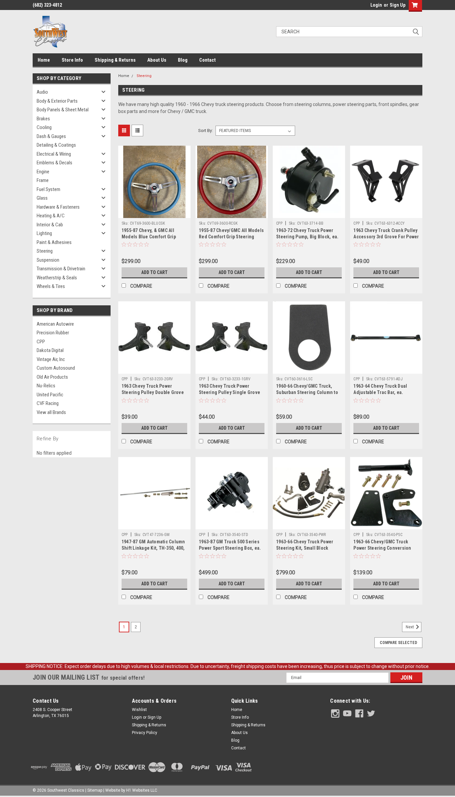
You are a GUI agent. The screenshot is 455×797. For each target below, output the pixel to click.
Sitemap (94, 790)
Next (410, 627)
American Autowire (55, 324)
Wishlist (139, 709)
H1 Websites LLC (141, 790)
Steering (45, 251)
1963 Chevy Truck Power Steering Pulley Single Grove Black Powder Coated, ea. (229, 392)
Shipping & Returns (115, 60)
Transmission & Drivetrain (61, 269)
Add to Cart (154, 272)
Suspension (48, 260)
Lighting (44, 233)
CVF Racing (48, 403)
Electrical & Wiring (54, 154)
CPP (41, 342)
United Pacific (50, 395)
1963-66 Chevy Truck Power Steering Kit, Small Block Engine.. (304, 548)
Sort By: (205, 130)
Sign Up (397, 5)
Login (376, 5)
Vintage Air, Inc (51, 359)
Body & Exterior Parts (57, 101)
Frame (43, 180)
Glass (42, 198)
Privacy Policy (144, 732)
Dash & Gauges (51, 136)
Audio (42, 92)
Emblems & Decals (54, 163)
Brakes (43, 119)
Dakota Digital (50, 350)
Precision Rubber (53, 333)
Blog (183, 60)
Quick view (154, 213)
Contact (207, 60)
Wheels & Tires (51, 286)
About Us (156, 60)
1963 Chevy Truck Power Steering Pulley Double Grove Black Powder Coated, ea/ (153, 392)
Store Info (72, 60)
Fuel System (48, 189)
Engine (43, 172)
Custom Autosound (56, 368)
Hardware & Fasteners (58, 207)
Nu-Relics (46, 386)
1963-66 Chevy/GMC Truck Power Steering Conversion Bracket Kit (382, 548)
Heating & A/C (51, 216)
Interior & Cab (50, 225)
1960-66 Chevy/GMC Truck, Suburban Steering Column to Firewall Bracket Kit (307, 392)
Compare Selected (398, 642)
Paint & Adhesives (54, 242)
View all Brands (51, 412)
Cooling (44, 127)
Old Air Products (52, 377)
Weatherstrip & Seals (57, 278)
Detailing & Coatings (56, 145)
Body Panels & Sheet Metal (63, 110)
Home (44, 60)
